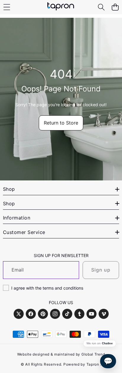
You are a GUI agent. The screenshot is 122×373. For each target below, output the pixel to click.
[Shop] (6, 7)
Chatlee (107, 343)
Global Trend (93, 354)
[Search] (101, 7)
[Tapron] (60, 7)
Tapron (92, 364)
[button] (115, 7)
